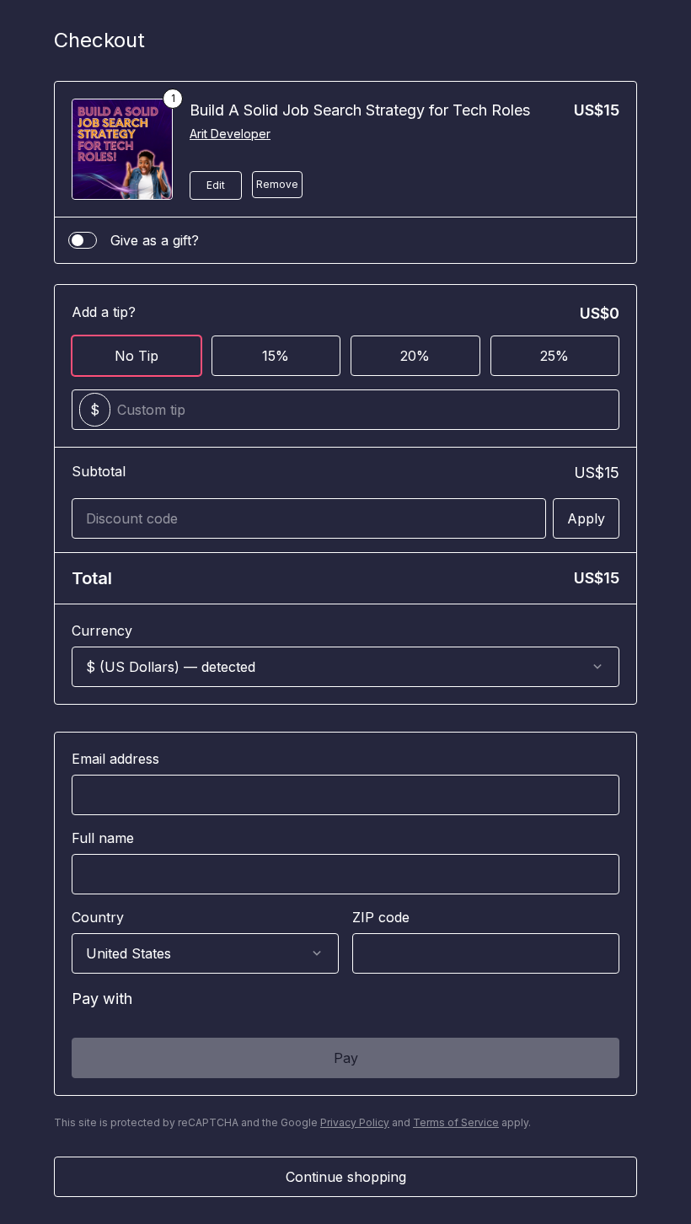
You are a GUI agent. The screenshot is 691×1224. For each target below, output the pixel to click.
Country (98, 917)
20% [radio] (415, 355)
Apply (586, 518)
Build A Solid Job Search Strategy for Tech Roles (360, 110)
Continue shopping (346, 1176)
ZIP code (381, 917)
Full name (103, 837)
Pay (346, 1058)
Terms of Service (456, 1122)
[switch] (82, 240)
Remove (277, 184)
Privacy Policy (354, 1122)
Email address (115, 758)
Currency (102, 630)
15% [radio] (275, 355)
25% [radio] (554, 355)
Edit (215, 185)
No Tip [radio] (136, 355)
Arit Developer (230, 133)
